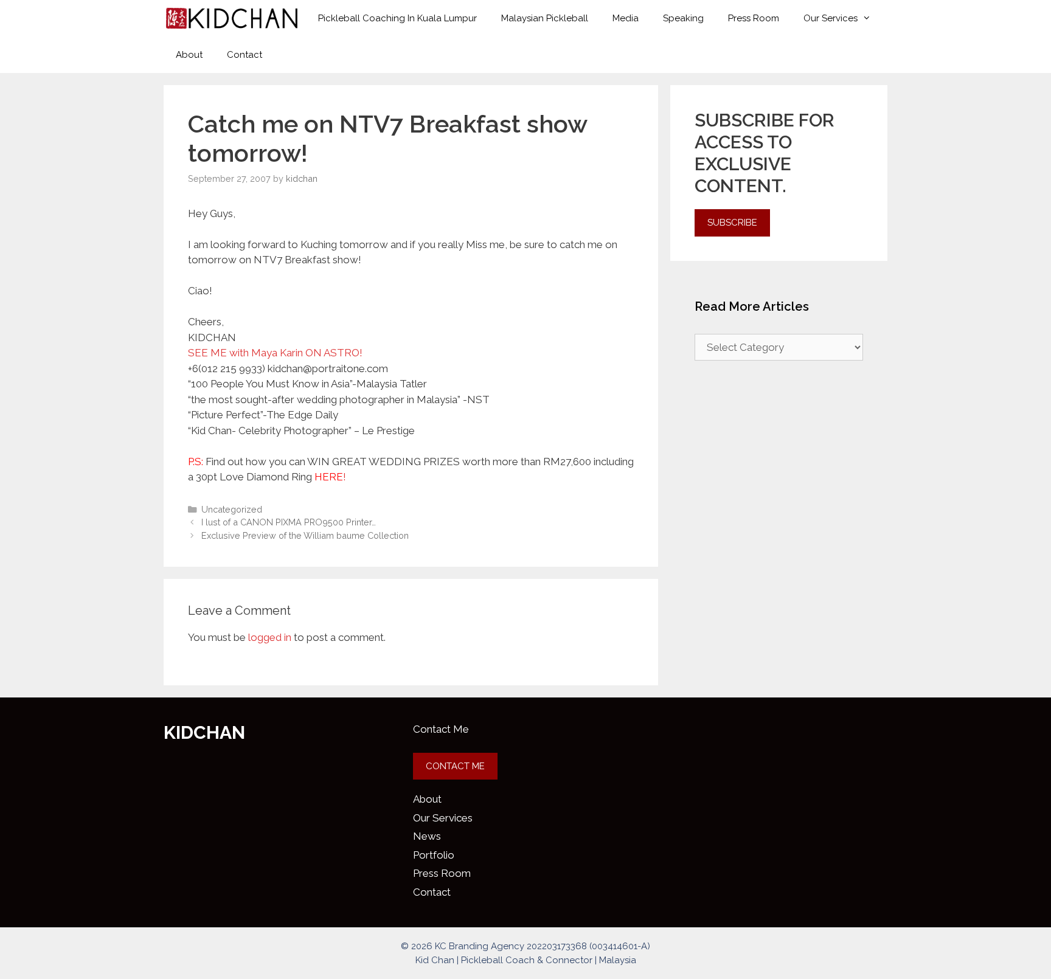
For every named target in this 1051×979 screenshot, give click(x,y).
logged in (269, 637)
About (189, 54)
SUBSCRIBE (732, 222)
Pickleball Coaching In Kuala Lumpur (397, 18)
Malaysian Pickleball (544, 18)
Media (625, 18)
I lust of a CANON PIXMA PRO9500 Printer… (288, 522)
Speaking (683, 18)
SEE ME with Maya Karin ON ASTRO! (275, 353)
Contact (244, 54)
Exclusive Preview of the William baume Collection (305, 535)
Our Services (830, 18)
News (427, 836)
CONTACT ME (455, 766)
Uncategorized (231, 509)
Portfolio (433, 855)
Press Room (753, 18)
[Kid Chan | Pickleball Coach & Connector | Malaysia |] (232, 18)
